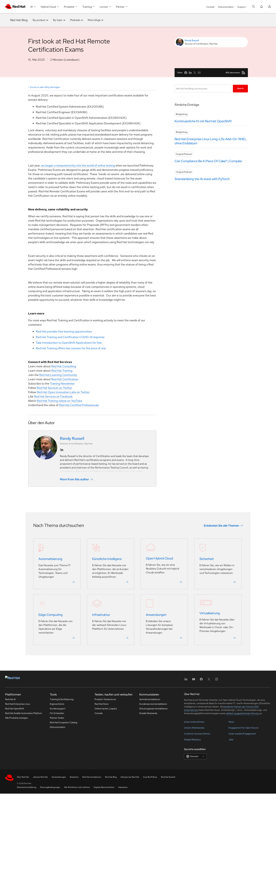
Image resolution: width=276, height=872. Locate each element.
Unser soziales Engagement (242, 733)
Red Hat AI (10, 699)
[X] (209, 680)
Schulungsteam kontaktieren (153, 708)
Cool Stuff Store (150, 777)
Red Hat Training (61, 370)
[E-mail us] (199, 73)
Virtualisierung (209, 613)
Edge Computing (50, 615)
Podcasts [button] (75, 20)
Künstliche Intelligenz (107, 559)
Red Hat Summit (168, 777)
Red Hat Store (102, 703)
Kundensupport (57, 708)
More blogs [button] (94, 20)
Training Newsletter (62, 383)
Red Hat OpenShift (14, 708)
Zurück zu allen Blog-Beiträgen (45, 87)
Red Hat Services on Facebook (53, 396)
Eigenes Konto (57, 703)
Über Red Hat (23, 777)
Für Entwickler (57, 713)
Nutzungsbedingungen (50, 787)
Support (242, 6)
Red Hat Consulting (63, 366)
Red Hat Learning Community (58, 375)
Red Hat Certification (64, 379)
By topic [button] (57, 20)
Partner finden (57, 717)
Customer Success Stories (197, 733)
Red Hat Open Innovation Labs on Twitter (63, 392)
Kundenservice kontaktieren (153, 703)
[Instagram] (216, 680)
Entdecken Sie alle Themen (221, 525)
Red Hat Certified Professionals (79, 405)
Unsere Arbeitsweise (194, 727)
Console (210, 6)
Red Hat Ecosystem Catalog (63, 722)
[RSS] (243, 73)
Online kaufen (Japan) (106, 708)
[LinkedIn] (186, 680)
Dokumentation (226, 6)
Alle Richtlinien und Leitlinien (77, 787)
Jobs (231, 739)
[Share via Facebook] (186, 73)
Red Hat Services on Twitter (54, 388)
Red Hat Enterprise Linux (17, 703)
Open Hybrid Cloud (159, 558)
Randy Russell (192, 40)
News (231, 721)
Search (240, 88)
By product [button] (39, 20)
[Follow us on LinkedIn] (62, 450)
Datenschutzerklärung (26, 787)
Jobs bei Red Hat (40, 777)
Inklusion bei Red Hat (130, 777)
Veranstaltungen (59, 777)
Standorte (74, 777)
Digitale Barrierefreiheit (104, 787)
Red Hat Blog (19, 20)
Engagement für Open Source (244, 727)
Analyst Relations (192, 739)
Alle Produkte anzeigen (16, 717)
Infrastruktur (101, 615)
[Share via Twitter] (195, 73)
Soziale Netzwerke (148, 713)
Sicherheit (206, 559)
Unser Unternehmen (194, 721)
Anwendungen (156, 615)
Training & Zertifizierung (61, 699)
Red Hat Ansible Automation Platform (23, 713)
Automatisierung (50, 559)
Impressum (122, 787)
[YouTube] (193, 680)
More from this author (74, 479)
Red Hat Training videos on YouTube (59, 401)
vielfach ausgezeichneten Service (242, 713)
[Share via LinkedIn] (190, 73)
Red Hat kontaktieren (91, 777)
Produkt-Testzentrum (105, 699)
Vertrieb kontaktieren (149, 699)
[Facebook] (201, 680)
